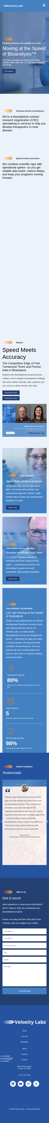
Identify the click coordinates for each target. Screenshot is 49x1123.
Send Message (24, 991)
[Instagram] (28, 1084)
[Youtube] (21, 1084)
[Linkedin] (13, 1084)
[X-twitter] (36, 1084)
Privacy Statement (33, 1109)
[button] (1, 821)
